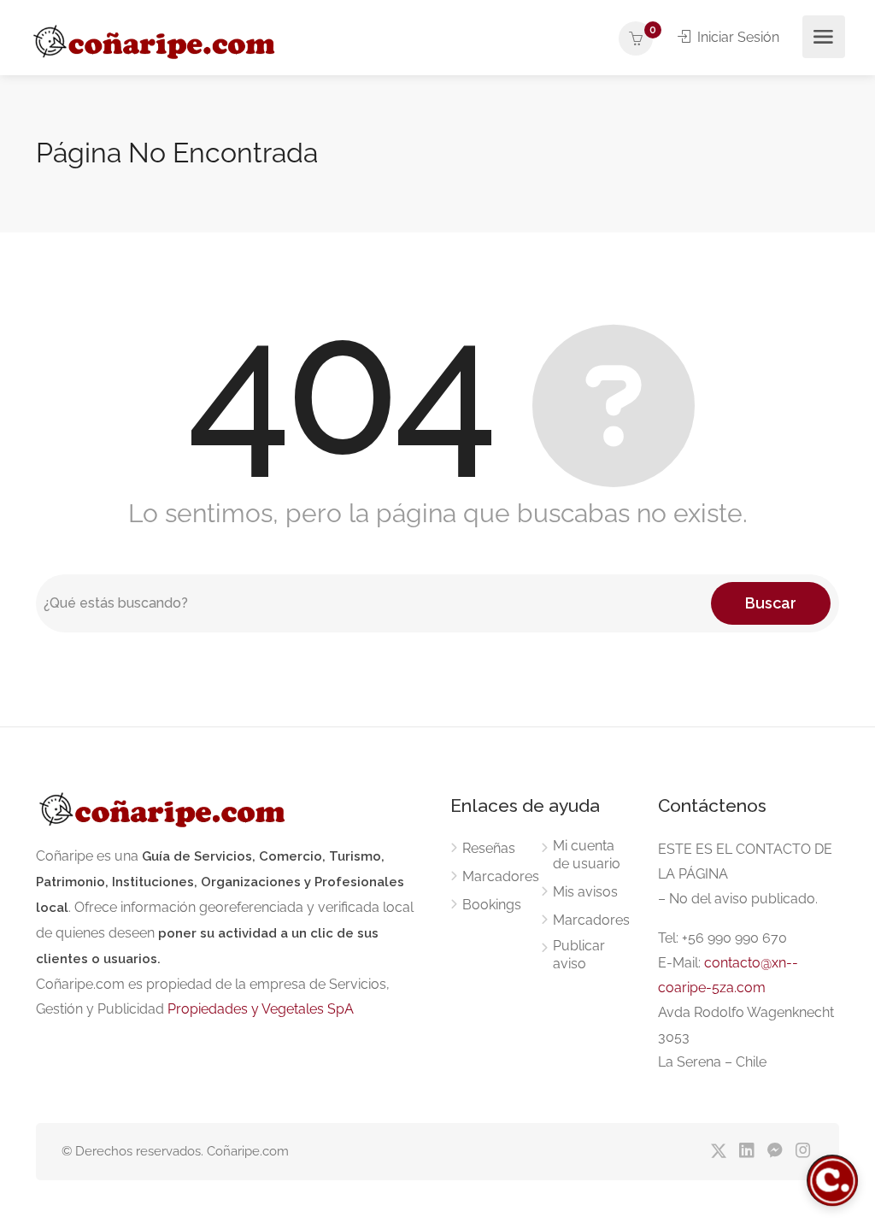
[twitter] (718, 1151)
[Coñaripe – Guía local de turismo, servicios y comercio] (156, 39)
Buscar (770, 603)
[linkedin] (746, 1151)
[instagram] (802, 1151)
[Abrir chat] (832, 1180)
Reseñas (488, 848)
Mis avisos (585, 892)
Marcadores (500, 876)
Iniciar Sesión (736, 37)
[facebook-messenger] (774, 1151)
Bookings (491, 905)
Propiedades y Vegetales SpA (260, 1009)
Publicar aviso (579, 955)
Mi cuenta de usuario (586, 855)
